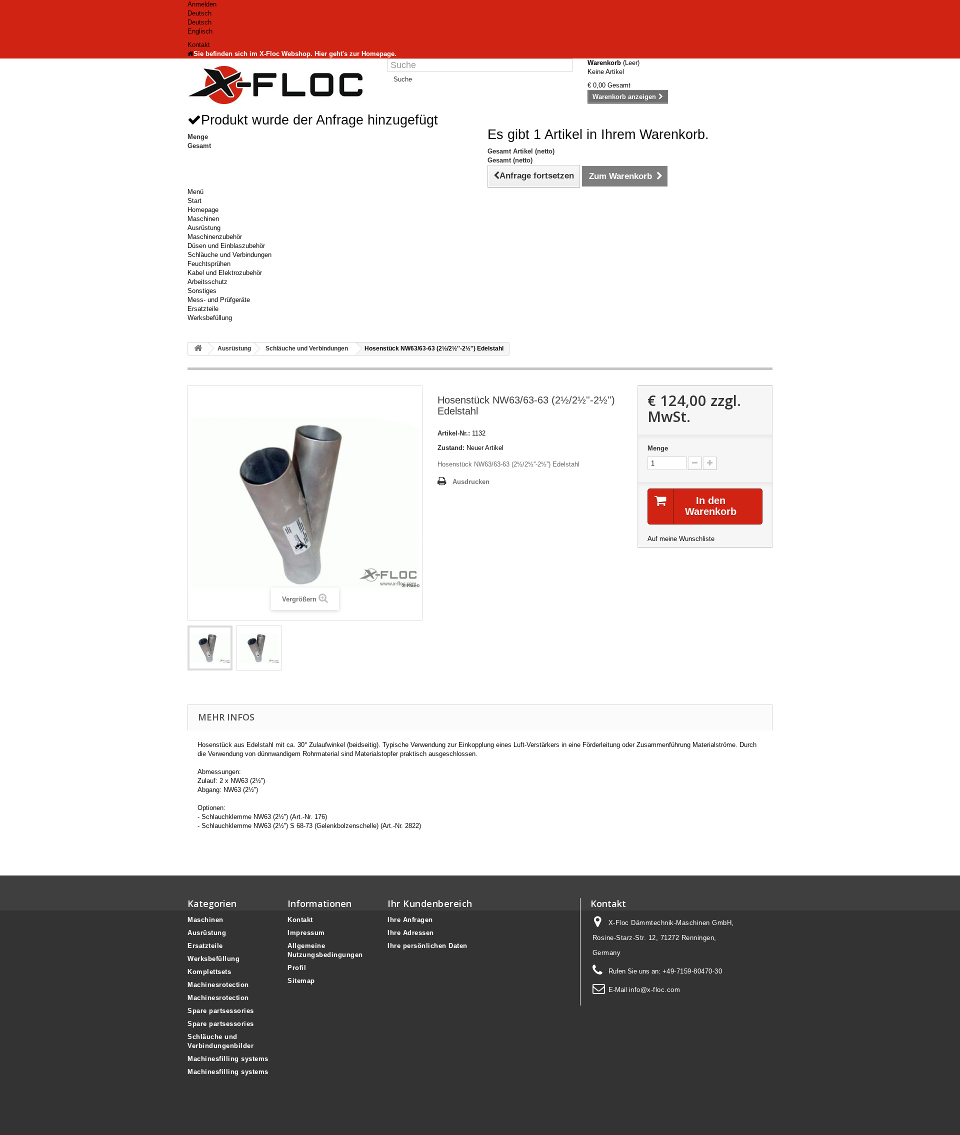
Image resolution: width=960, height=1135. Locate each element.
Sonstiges (202, 290)
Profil (297, 968)
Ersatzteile (203, 308)
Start (195, 200)
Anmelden (202, 4)
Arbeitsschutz (208, 282)
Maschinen (203, 218)
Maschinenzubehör (215, 236)
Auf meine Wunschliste (681, 538)
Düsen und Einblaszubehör (226, 246)
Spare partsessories (221, 1010)
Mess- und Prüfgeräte (219, 300)
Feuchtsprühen (209, 264)
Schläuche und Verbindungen (230, 254)
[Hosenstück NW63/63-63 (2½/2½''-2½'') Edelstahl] (210, 648)
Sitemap (301, 980)
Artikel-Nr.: (454, 433)
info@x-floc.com (654, 990)
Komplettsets (209, 972)
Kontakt (199, 44)
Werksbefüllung (210, 318)
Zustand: (451, 448)
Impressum (306, 932)
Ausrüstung (204, 228)
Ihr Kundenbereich (430, 904)
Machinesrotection (218, 984)
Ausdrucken (471, 482)
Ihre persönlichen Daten (428, 946)
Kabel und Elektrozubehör (225, 272)
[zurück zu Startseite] (198, 348)
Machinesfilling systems (228, 1058)
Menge (658, 448)
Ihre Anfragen (410, 920)
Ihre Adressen (411, 932)
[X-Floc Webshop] (280, 85)
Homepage (203, 210)
